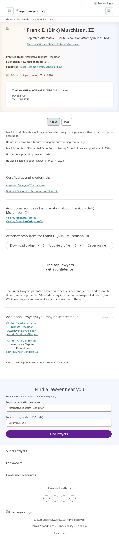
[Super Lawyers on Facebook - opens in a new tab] (46, 498)
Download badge (22, 245)
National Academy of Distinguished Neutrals (32, 191)
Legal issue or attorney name (23, 402)
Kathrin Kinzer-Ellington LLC (22, 351)
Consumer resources (21, 475)
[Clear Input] (108, 408)
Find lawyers (59, 434)
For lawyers (14, 463)
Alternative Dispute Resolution (19, 19)
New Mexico (40, 19)
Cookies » (82, 526)
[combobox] (59, 408)
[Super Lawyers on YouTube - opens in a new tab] (64, 498)
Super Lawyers (16, 451)
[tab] (53, 122)
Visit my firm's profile (24, 221)
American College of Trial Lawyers (25, 185)
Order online (97, 245)
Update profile (59, 245)
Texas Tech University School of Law (41, 67)
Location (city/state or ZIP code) (24, 417)
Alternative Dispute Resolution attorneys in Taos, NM (37, 362)
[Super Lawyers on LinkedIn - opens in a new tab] (72, 498)
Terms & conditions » (44, 526)
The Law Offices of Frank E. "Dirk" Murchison (53, 44)
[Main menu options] (9, 11)
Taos (51, 19)
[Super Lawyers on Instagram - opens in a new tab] (55, 498)
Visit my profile (21, 218)
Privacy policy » (66, 526)
